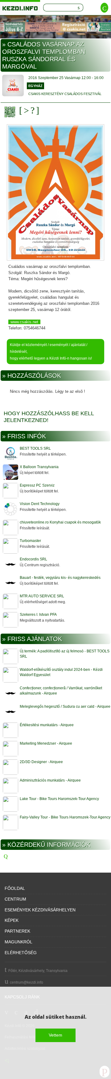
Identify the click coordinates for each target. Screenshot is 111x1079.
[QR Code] (11, 112)
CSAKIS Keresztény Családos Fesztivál (64, 94)
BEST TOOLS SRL (35, 448)
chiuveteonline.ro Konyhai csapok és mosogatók (60, 522)
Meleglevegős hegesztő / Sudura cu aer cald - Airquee (65, 706)
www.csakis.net (24, 322)
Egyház (35, 86)
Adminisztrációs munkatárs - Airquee (50, 780)
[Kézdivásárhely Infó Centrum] (20, 7)
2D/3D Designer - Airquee (41, 762)
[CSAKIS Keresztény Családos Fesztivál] (13, 86)
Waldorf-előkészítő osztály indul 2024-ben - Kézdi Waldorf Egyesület (61, 672)
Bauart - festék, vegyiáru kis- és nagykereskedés (60, 577)
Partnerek (17, 931)
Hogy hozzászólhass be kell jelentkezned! (49, 416)
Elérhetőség (21, 952)
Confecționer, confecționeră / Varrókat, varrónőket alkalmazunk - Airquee (61, 690)
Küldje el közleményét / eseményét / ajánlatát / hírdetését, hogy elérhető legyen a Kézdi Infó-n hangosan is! (51, 351)
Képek (11, 920)
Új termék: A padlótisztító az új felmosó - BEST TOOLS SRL (64, 654)
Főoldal (15, 888)
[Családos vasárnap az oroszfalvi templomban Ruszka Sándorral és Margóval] (55, 193)
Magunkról (18, 941)
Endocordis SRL (33, 559)
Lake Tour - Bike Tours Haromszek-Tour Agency (59, 799)
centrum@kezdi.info (26, 982)
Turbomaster (30, 541)
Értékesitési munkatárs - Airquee (47, 725)
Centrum (15, 899)
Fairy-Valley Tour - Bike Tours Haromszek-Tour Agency (65, 817)
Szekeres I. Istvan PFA (38, 614)
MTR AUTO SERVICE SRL (42, 596)
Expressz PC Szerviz (37, 485)
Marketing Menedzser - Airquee (46, 743)
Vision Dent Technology (40, 504)
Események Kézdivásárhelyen (40, 909)
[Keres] (78, 7)
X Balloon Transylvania (39, 467)
